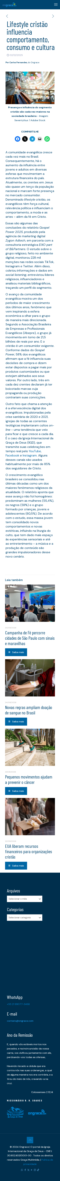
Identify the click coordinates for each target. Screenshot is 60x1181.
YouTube (35, 451)
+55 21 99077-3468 (18, 1004)
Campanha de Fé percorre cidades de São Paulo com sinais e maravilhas (30, 638)
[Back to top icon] (30, 1140)
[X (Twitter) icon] (28, 1169)
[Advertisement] (30, 955)
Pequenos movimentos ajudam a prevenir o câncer (28, 779)
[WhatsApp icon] (22, 1169)
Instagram (30, 455)
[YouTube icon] (31, 1169)
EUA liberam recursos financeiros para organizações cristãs (28, 851)
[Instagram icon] (35, 1169)
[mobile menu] (55, 4)
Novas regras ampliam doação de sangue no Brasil (28, 709)
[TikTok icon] (38, 1169)
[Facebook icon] (25, 1169)
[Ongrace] (9, 4)
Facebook (12, 455)
